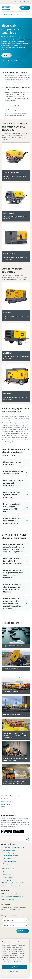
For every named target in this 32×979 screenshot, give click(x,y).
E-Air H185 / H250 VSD (11, 173)
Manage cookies (14, 971)
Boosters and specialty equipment (13, 847)
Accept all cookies (15, 967)
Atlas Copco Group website (11, 894)
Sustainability (7, 880)
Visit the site (22, 931)
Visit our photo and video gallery (13, 896)
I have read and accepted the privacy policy (17, 119)
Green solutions (8, 877)
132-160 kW (7, 353)
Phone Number (6, 802)
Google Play (18, 831)
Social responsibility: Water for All (13, 883)
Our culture (6, 872)
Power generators (8, 864)
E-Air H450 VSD (8, 213)
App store (6, 831)
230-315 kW (7, 393)
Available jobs (7, 875)
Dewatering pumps (9, 853)
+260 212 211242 (11, 61)
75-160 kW (7, 312)
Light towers (7, 858)
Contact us (6, 55)
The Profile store (8, 899)
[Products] (15, 14)
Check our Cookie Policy (15, 962)
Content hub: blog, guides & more (13, 886)
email (3, 806)
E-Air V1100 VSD (9, 253)
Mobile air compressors (10, 861)
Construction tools (9, 850)
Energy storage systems (10, 855)
